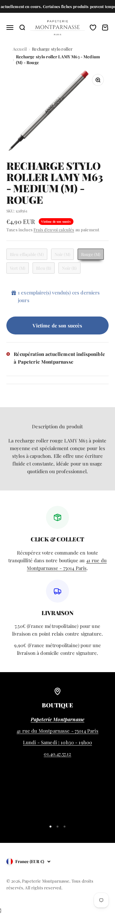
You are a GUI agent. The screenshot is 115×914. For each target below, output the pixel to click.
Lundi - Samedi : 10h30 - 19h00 (57, 742)
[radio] (26, 254)
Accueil (20, 49)
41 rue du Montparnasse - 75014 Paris (57, 731)
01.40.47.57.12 (57, 754)
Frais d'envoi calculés (54, 229)
